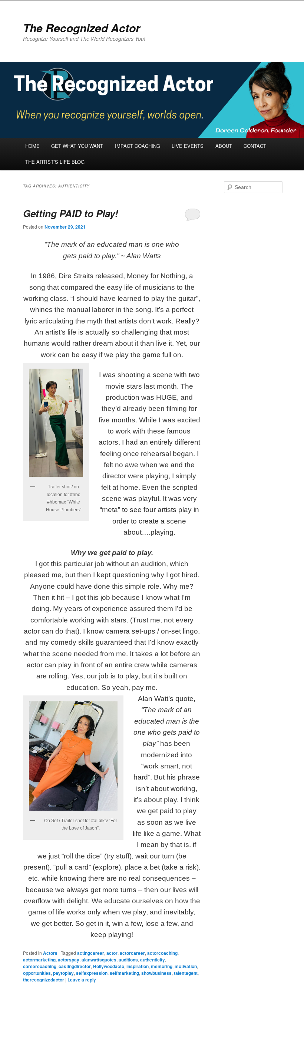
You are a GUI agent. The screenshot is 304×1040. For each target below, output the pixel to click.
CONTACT (255, 145)
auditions (128, 959)
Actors (50, 953)
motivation (186, 966)
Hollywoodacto (108, 966)
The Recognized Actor (81, 28)
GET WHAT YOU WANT (77, 145)
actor (112, 953)
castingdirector (75, 966)
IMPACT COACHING (137, 145)
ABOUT (223, 145)
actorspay (68, 959)
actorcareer (132, 953)
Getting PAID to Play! (70, 213)
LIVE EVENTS (188, 145)
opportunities (37, 973)
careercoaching (39, 966)
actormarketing (39, 959)
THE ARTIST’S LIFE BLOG (55, 161)
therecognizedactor (43, 979)
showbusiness (156, 973)
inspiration (137, 966)
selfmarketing (124, 973)
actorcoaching (162, 953)
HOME (32, 145)
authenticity (152, 959)
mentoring (161, 966)
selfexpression (92, 973)
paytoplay (63, 973)
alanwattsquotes (99, 959)
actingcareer (90, 953)
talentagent (186, 973)
